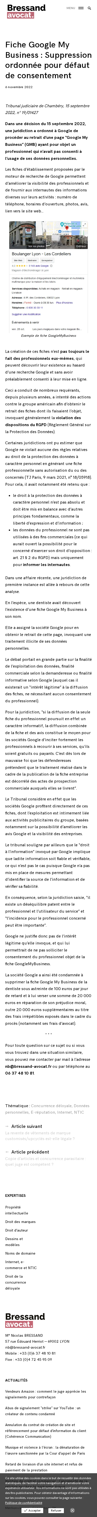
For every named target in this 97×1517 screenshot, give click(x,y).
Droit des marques (20, 1222)
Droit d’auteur (16, 1230)
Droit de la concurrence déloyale (15, 1282)
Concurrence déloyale (51, 1106)
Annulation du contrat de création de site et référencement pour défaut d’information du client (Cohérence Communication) (45, 1431)
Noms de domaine (20, 1253)
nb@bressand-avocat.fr (25, 1347)
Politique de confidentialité (23, 1503)
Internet (64, 1112)
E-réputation (43, 1112)
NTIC (79, 1112)
